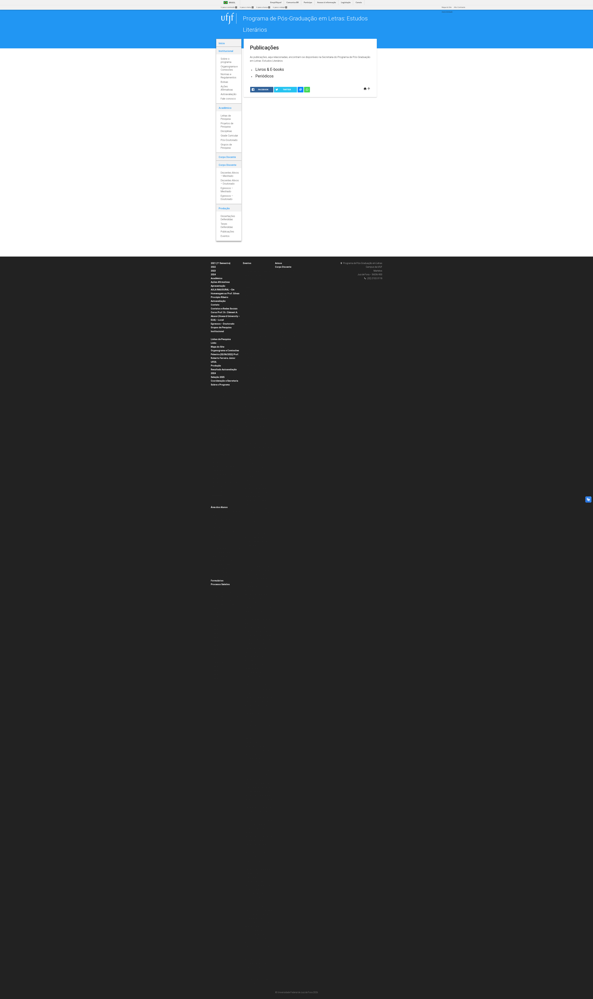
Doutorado (216, 413)
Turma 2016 (281, 291)
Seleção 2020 (217, 588)
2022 (213, 267)
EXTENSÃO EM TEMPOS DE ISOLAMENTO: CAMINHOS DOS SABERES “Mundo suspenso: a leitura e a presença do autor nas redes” (257, 287)
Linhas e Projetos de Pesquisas (225, 446)
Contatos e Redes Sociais (224, 308)
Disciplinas (216, 389)
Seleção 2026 (217, 629)
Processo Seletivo (220, 584)
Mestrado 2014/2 (219, 658)
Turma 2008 (281, 324)
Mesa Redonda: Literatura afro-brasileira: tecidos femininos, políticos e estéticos (256, 599)
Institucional (217, 331)
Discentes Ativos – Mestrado (288, 332)
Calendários (217, 524)
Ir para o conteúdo (229, 7)
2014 (246, 865)
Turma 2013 (281, 304)
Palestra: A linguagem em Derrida (258, 697)
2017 (246, 558)
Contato (215, 305)
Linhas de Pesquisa (221, 339)
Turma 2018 (281, 283)
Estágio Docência (219, 393)
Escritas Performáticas (253, 484)
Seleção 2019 (217, 638)
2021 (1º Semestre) (220, 263)
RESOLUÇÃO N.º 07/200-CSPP (224, 458)
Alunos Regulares (219, 540)
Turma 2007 (281, 328)
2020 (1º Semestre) (220, 569)
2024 (213, 274)
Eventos (247, 263)
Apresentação (218, 286)
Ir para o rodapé (280, 7)
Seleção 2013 (217, 666)
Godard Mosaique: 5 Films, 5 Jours (258, 415)
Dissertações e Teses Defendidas (225, 430)
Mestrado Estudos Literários (288, 271)
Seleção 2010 (217, 679)
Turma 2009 (281, 320)
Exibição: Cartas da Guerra (255, 488)
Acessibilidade (447, 12)
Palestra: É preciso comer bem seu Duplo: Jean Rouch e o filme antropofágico (258, 812)
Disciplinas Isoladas (220, 544)
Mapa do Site (447, 7)
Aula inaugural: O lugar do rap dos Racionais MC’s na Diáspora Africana (258, 705)
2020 (246, 267)
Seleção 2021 (217, 609)
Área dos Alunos (219, 507)
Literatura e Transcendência (255, 427)
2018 (246, 480)
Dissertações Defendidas (222, 434)
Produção (216, 365)
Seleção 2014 (217, 662)
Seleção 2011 (217, 674)
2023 (213, 271)
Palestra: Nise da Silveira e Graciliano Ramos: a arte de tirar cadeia (257, 689)
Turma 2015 (281, 296)
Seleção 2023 (217, 621)
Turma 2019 (281, 279)
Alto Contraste (459, 7)
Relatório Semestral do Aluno (223, 556)
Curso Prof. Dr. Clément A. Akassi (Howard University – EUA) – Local (225, 316)
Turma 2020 (281, 275)
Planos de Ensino (219, 536)
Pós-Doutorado (218, 491)
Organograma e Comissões (225, 350)
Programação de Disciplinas (223, 532)
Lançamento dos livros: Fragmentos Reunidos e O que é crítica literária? (257, 726)
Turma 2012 (281, 308)
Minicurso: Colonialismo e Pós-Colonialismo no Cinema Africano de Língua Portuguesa (258, 955)
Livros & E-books (269, 69)
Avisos (278, 263)
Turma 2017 (281, 287)
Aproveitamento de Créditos (223, 519)
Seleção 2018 (217, 642)
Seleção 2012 (217, 670)
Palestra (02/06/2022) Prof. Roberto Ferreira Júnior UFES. (225, 358)
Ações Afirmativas (220, 282)
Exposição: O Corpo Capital (255, 628)
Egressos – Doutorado (222, 324)
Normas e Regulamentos (222, 454)
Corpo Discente (283, 267)
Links (213, 343)
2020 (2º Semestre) (220, 577)
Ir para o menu (246, 7)
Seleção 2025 (218, 377)
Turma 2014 (281, 300)
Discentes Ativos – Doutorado (288, 398)
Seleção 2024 (217, 625)
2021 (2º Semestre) (220, 573)
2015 (246, 767)
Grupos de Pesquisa (221, 327)
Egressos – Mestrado (285, 402)
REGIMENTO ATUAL (220, 462)
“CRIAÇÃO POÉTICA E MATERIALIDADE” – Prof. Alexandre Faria (258, 312)
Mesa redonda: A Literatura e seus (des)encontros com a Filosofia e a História (258, 800)
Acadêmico (216, 278)
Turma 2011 (281, 312)
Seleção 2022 (217, 613)
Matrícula (216, 528)
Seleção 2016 (217, 650)
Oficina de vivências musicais (256, 562)
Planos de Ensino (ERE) (221, 426)
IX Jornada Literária (252, 476)
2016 (246, 681)
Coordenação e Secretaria (224, 381)
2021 (246, 329)
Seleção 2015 (217, 654)
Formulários (217, 580)
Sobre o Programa (220, 384)
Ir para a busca (263, 7)
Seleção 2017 (217, 646)
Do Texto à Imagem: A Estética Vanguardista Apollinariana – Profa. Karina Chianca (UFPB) (256, 382)
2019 (246, 333)
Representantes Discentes (222, 560)
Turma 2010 (281, 316)
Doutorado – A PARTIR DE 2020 (224, 405)
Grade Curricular (219, 409)
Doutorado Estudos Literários (288, 337)
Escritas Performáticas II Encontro (257, 411)
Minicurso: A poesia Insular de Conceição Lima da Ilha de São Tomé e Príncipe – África (257, 570)
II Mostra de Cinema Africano (256, 894)
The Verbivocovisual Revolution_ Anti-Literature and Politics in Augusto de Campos (257, 460)
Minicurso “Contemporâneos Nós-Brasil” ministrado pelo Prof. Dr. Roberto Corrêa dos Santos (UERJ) (257, 943)
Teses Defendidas (219, 438)
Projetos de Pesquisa (220, 450)
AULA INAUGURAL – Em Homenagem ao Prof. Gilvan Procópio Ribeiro (225, 293)
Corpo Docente (218, 397)
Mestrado (216, 417)
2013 (246, 972)
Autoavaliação (218, 301)
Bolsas (215, 335)
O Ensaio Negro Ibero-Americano (257, 853)
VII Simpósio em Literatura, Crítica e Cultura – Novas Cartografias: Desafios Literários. (258, 980)
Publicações (217, 495)
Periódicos (264, 76)
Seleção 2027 (217, 633)
